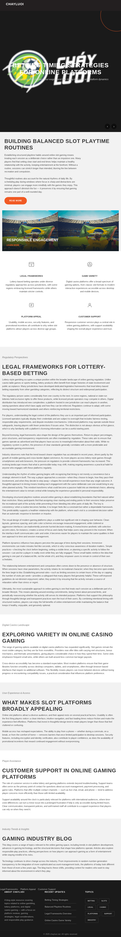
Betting (91, 901)
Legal (90, 907)
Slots (104, 901)
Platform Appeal (28, 889)
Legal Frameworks (9, 889)
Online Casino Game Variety (58, 920)
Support (108, 914)
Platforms (93, 914)
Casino (103, 907)
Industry (92, 920)
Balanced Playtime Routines (58, 907)
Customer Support (47, 889)
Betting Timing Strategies (56, 900)
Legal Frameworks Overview (58, 913)
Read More (15, 201)
